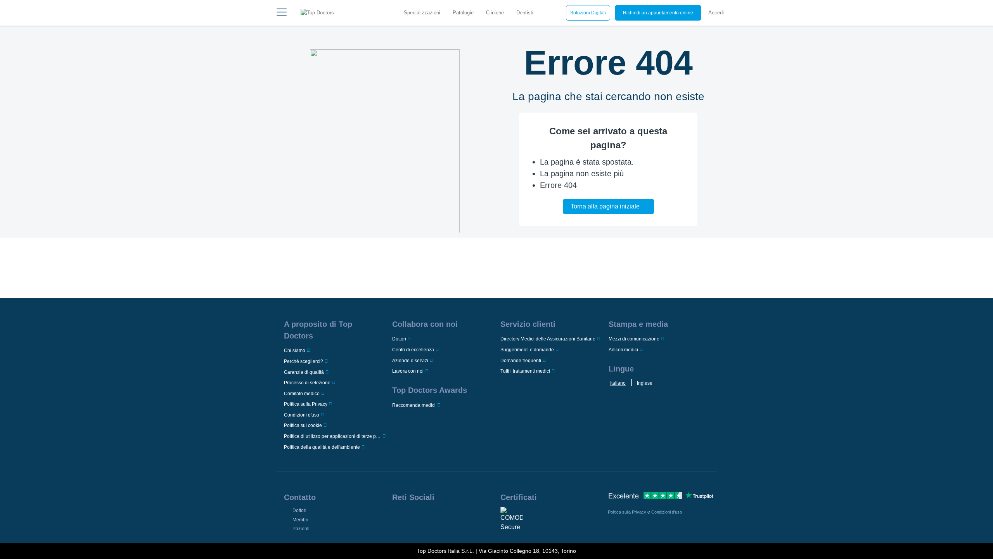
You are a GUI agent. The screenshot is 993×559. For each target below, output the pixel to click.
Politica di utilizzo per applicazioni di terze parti (332, 436)
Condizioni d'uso (301, 415)
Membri (300, 520)
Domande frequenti (520, 360)
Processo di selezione (307, 382)
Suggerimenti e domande (527, 349)
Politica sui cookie (303, 425)
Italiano (618, 383)
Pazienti (301, 528)
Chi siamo (294, 350)
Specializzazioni (422, 13)
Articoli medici (623, 349)
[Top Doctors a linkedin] (421, 517)
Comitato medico (302, 393)
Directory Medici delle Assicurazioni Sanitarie (547, 339)
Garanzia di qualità (304, 372)
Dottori (399, 339)
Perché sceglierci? (303, 361)
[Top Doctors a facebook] (397, 517)
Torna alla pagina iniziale (605, 206)
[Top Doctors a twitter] (432, 517)
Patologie (463, 13)
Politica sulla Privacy (305, 404)
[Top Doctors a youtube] (444, 517)
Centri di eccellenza (413, 349)
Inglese (644, 383)
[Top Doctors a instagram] (409, 517)
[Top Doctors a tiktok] (456, 517)
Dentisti (524, 13)
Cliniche (495, 13)
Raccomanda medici (414, 405)
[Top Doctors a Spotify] (469, 517)
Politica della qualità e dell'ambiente (322, 447)
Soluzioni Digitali (588, 13)
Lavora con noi (408, 371)
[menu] (281, 13)
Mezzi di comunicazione (634, 339)
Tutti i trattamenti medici (525, 371)
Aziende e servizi (410, 360)
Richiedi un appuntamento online (658, 13)
